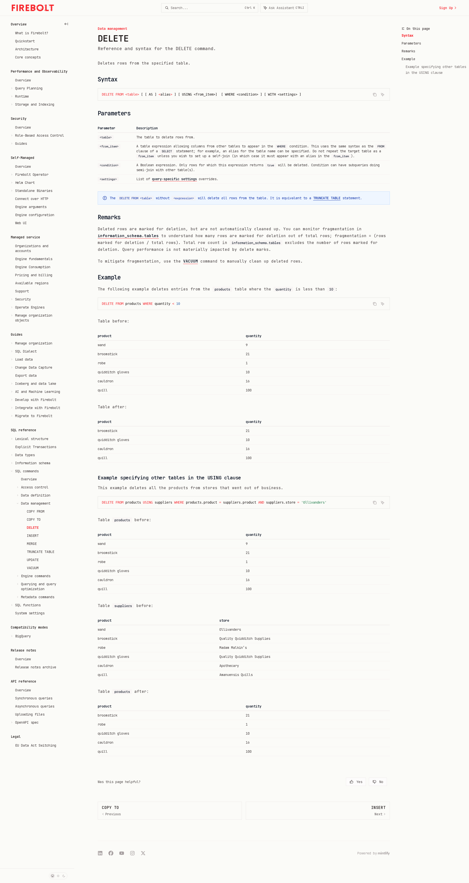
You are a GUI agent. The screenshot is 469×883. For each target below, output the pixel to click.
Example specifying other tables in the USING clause (435, 70)
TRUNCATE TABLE (327, 198)
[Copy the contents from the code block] (375, 94)
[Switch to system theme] (52, 875)
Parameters (411, 43)
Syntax (407, 35)
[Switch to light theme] (58, 875)
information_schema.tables (128, 235)
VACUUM (190, 261)
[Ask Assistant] (382, 94)
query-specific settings (174, 179)
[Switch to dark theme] (63, 875)
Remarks (408, 51)
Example (408, 59)
